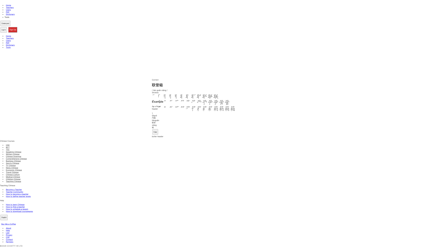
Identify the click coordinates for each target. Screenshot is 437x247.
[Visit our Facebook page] (1, 222)
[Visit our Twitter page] (4, 222)
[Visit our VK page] (7, 222)
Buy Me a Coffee (8, 224)
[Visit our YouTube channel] (9, 222)
